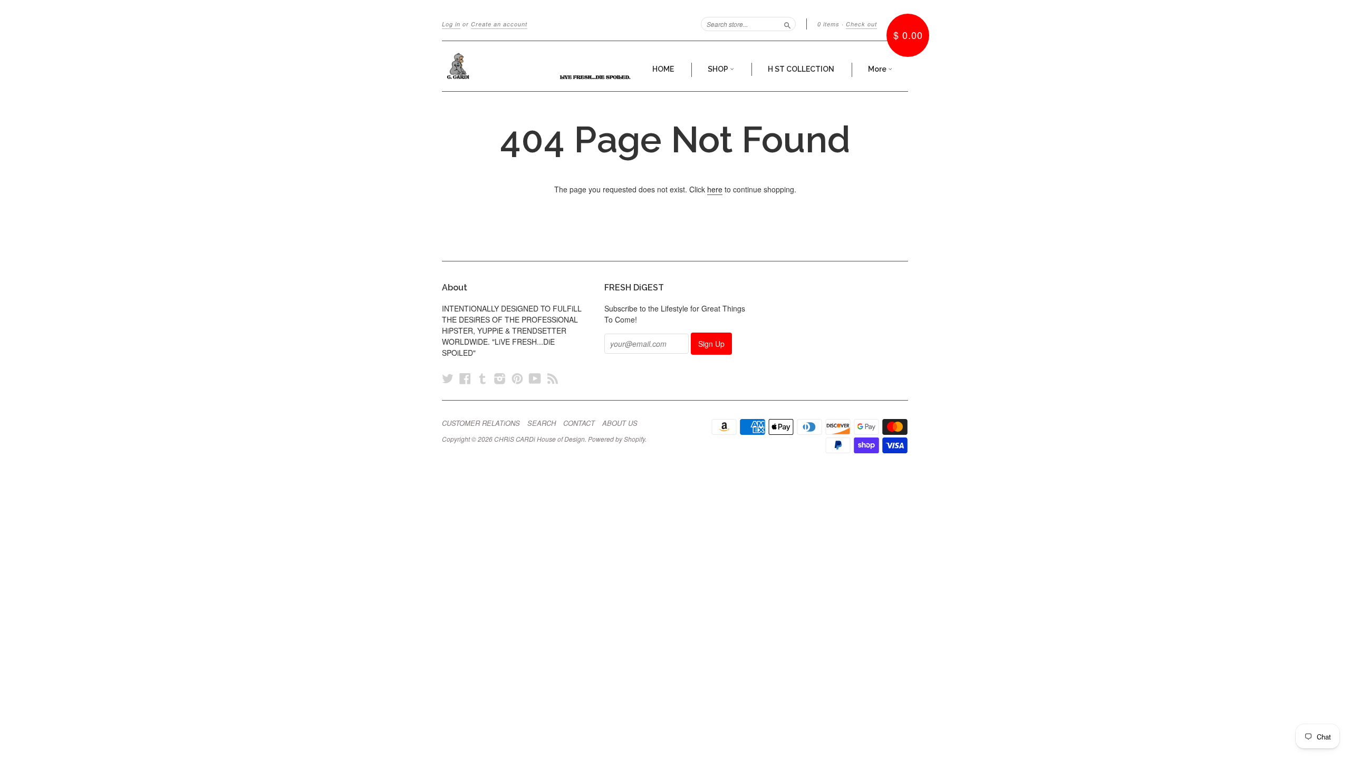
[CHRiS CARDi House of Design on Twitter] (448, 378)
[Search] (787, 24)
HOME (663, 69)
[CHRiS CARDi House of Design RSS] (552, 378)
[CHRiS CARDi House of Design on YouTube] (535, 378)
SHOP (719, 69)
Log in (451, 24)
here (714, 189)
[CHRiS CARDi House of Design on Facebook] (465, 378)
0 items (828, 24)
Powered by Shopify (616, 438)
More (878, 69)
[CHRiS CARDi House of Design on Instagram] (500, 378)
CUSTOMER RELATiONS (481, 423)
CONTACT (579, 423)
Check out (861, 24)
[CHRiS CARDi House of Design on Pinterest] (517, 378)
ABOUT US (620, 423)
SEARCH (541, 423)
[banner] (539, 66)
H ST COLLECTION (801, 69)
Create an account (499, 24)
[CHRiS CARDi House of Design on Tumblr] (482, 378)
